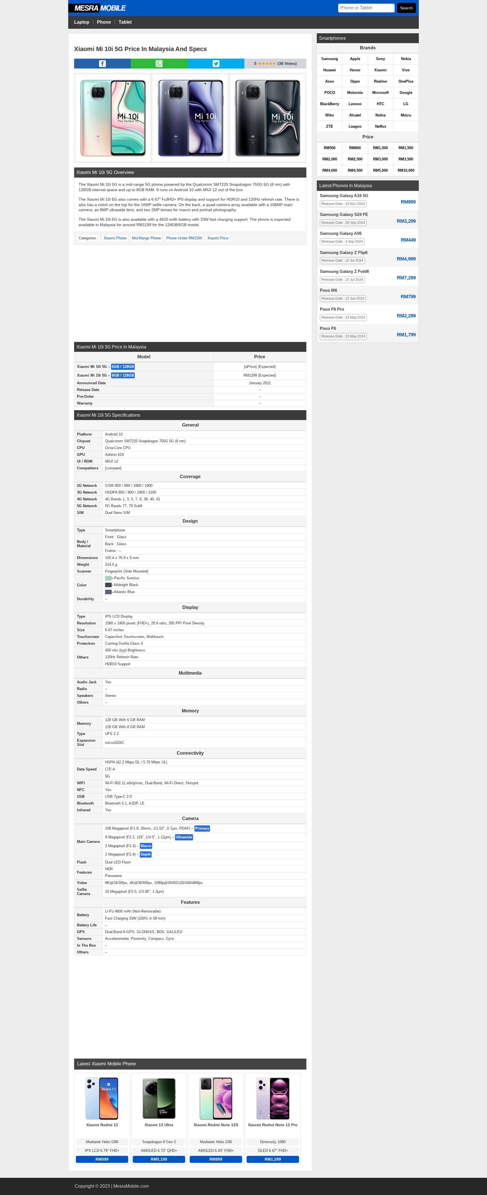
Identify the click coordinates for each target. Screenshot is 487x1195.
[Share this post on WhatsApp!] (159, 67)
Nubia (380, 115)
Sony (380, 59)
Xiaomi (380, 70)
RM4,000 (329, 170)
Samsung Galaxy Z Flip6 (344, 252)
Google (406, 92)
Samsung (329, 59)
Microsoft (380, 92)
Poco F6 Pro (332, 309)
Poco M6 (328, 290)
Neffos (380, 126)
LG (405, 104)
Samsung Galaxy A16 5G (344, 195)
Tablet (125, 22)
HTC (380, 104)
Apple (355, 59)
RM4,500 (355, 170)
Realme (380, 81)
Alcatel (355, 115)
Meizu (406, 115)
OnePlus (406, 81)
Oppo (355, 81)
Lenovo (355, 104)
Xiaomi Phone (115, 238)
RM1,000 (380, 148)
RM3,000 (380, 159)
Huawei (329, 70)
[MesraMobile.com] (103, 11)
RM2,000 (329, 159)
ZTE (329, 126)
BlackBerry (329, 104)
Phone (104, 22)
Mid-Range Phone (146, 238)
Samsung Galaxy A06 (341, 233)
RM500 (329, 148)
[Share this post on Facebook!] (102, 67)
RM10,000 (406, 170)
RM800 (355, 148)
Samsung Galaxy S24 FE (344, 214)
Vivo (406, 70)
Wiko (329, 115)
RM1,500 (406, 148)
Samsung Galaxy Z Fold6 (344, 271)
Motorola (355, 92)
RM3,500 (406, 159)
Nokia (406, 59)
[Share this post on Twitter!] (216, 67)
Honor (355, 70)
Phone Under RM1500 (184, 238)
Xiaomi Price (217, 238)
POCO (329, 92)
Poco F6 (328, 328)
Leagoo (355, 126)
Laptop (81, 22)
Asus (329, 81)
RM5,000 (380, 170)
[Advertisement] (190, 292)
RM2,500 (355, 159)
